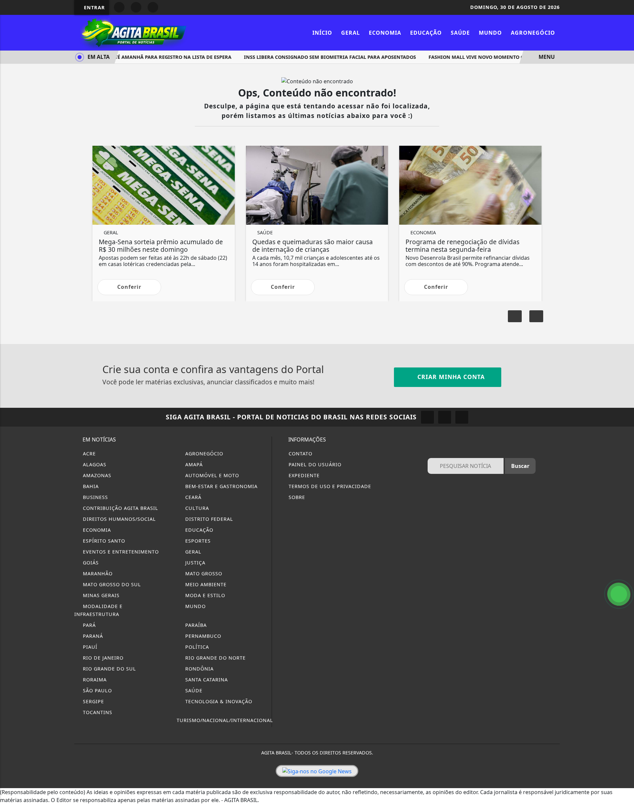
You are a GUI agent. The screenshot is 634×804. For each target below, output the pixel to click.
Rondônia (199, 669)
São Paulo (96, 690)
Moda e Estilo (204, 595)
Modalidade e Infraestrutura (98, 610)
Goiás (90, 562)
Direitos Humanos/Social (118, 519)
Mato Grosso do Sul (111, 584)
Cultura (196, 508)
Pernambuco (202, 636)
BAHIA (90, 486)
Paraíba (195, 625)
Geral (350, 32)
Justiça (194, 562)
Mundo (490, 32)
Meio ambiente (205, 584)
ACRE (88, 453)
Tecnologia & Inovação (218, 701)
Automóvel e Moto (211, 475)
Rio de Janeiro (102, 658)
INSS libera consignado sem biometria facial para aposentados (319, 57)
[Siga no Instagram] (119, 7)
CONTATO (299, 453)
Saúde (460, 32)
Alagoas (93, 464)
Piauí (89, 647)
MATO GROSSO (203, 573)
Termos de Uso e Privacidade (329, 486)
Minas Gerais (100, 595)
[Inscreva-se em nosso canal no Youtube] (461, 417)
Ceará (192, 497)
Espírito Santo (103, 541)
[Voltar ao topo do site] (624, 482)
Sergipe (92, 701)
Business (94, 497)
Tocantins (96, 712)
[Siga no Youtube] (136, 7)
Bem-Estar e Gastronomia (221, 486)
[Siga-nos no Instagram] (427, 417)
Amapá (193, 464)
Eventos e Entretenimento (120, 552)
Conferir (129, 286)
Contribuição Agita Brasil (119, 508)
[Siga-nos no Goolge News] (317, 771)
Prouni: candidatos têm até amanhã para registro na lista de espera (128, 57)
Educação (426, 32)
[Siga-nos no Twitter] (444, 417)
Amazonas (96, 475)
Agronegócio (533, 32)
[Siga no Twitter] (153, 7)
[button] (536, 316)
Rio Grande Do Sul (108, 669)
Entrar (93, 7)
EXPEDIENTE (303, 475)
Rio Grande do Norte (215, 658)
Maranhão (97, 573)
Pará (88, 625)
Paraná (92, 636)
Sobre (296, 497)
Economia (385, 32)
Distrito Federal (208, 519)
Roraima (94, 679)
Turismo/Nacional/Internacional (225, 720)
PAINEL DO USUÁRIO (314, 464)
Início (322, 32)
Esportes (197, 541)
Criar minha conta (450, 377)
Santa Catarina (206, 679)
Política (196, 647)
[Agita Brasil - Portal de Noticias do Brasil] (132, 32)
